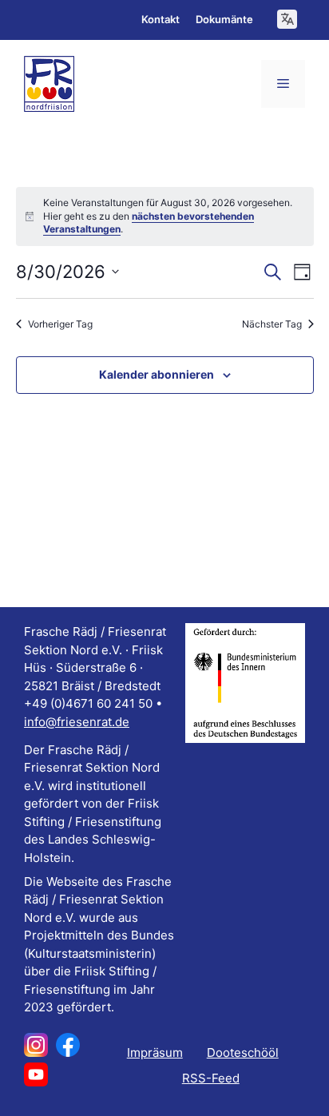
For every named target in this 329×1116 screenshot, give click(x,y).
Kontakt (160, 19)
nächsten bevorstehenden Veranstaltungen (148, 223)
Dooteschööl (243, 1052)
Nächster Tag (272, 324)
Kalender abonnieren (156, 374)
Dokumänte (224, 19)
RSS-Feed (211, 1078)
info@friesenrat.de (76, 721)
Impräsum (155, 1052)
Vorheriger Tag (60, 324)
